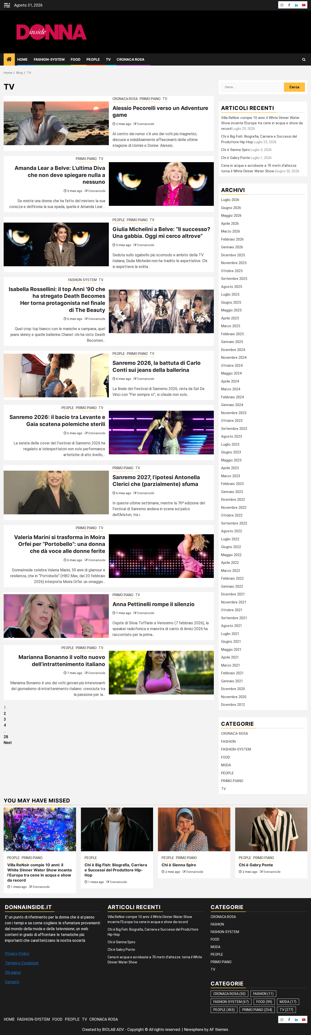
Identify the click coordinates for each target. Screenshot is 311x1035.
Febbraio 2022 (232, 578)
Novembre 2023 (233, 413)
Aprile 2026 (230, 223)
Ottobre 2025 (231, 271)
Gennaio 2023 (232, 492)
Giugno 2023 (231, 452)
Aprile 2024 (230, 381)
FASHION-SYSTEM (49, 59)
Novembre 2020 (233, 697)
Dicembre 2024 (233, 350)
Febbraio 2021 (232, 673)
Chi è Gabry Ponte (235, 158)
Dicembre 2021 (233, 594)
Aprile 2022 (230, 562)
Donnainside (145, 124)
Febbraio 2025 (232, 334)
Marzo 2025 (230, 326)
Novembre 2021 (233, 602)
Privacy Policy (17, 953)
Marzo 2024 (230, 389)
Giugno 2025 (231, 302)
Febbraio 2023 (232, 484)
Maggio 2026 (231, 215)
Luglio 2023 (230, 444)
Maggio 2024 (231, 373)
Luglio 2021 (230, 634)
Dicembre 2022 (233, 499)
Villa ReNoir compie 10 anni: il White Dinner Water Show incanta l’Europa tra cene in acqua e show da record (262, 123)
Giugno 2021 (231, 641)
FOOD (75, 59)
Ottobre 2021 (231, 610)
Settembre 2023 (234, 428)
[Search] (304, 59)
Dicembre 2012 (233, 704)
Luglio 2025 (230, 294)
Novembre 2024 (233, 357)
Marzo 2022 (230, 570)
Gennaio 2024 (232, 405)
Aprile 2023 (230, 468)
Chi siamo (13, 972)
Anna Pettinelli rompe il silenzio (153, 604)
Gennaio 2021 (232, 681)
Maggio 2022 (231, 555)
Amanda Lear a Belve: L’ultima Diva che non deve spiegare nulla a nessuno (60, 175)
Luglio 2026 (230, 200)
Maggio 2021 (231, 649)
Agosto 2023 (231, 436)
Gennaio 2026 (232, 247)
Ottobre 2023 (231, 420)
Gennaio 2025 (232, 342)
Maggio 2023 (231, 460)
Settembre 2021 (234, 618)
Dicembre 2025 (233, 255)
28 (6, 737)
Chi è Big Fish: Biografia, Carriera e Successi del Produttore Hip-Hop (116, 869)
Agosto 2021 (231, 626)
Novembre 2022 (233, 507)
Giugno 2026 (231, 208)
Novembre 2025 (233, 263)
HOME (22, 59)
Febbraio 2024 (232, 397)
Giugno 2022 (231, 547)
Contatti (12, 982)
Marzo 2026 (230, 231)
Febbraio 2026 (232, 239)
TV (108, 59)
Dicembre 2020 (233, 689)
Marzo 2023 (230, 476)
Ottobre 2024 (231, 365)
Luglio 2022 (230, 539)
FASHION (228, 741)
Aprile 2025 (230, 318)
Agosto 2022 (231, 531)
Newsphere (193, 1029)
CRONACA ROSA (130, 59)
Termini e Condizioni (21, 963)
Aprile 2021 (230, 657)
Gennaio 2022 (232, 586)
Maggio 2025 (231, 310)
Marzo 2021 (230, 665)
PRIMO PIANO (150, 99)
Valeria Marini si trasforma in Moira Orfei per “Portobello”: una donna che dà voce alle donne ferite (59, 544)
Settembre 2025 (234, 278)
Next (8, 742)
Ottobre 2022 (231, 515)
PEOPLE (93, 59)
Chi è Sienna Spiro (235, 150)
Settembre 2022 (234, 523)
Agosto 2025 (231, 286)
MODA (226, 765)
